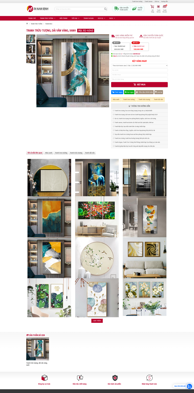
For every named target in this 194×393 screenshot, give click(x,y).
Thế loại (74, 18)
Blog (111, 18)
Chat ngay (118, 92)
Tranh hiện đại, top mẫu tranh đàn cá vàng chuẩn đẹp (130, 126)
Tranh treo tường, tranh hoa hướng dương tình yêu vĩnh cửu (132, 138)
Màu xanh (116, 99)
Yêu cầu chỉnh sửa (146, 92)
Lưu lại (159, 92)
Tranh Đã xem (165, 9)
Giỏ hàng (152, 11)
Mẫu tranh (63, 18)
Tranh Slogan (88, 18)
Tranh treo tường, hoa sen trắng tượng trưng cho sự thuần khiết (133, 111)
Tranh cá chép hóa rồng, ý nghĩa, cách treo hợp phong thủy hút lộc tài (135, 130)
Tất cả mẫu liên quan (34, 153)
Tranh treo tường (137, 1)
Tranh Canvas (148, 1)
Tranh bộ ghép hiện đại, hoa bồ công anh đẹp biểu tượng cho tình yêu (135, 146)
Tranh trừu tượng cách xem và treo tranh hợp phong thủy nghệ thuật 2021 (136, 114)
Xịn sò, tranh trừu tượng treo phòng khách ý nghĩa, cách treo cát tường (135, 118)
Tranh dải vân (158, 99)
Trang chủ (32, 18)
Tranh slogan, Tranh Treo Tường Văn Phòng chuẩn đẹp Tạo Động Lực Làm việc (137, 142)
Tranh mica (48, 24)
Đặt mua (141, 84)
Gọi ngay (130, 92)
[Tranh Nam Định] (38, 12)
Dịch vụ (157, 1)
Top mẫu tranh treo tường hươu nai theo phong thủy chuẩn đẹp (133, 134)
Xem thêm (97, 321)
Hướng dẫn (164, 1)
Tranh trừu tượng (144, 99)
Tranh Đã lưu (159, 11)
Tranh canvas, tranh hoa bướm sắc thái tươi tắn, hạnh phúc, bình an (134, 122)
